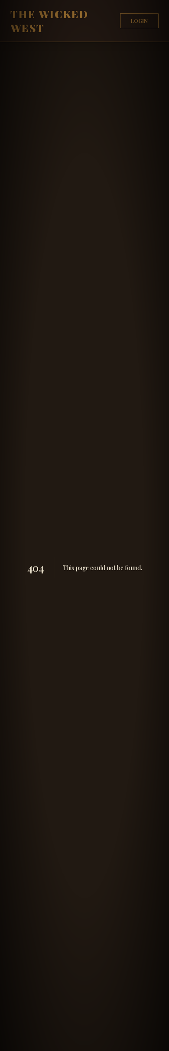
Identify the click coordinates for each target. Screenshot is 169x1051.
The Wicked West (49, 21)
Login (139, 20)
